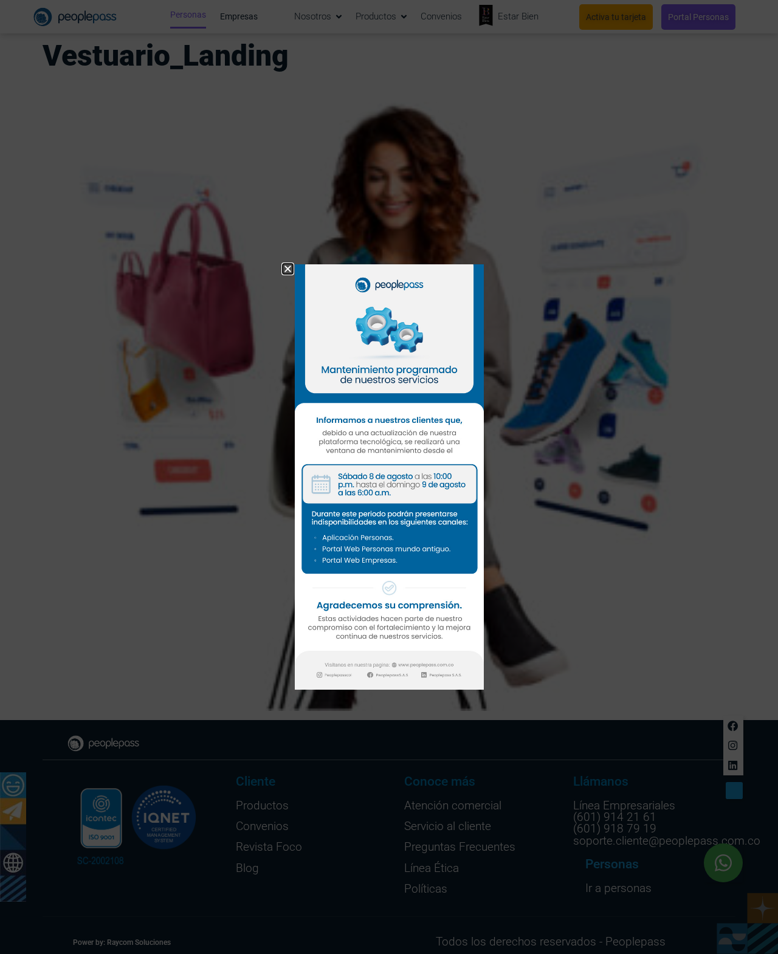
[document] (389, 477)
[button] (287, 268)
